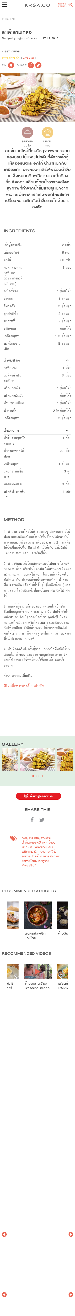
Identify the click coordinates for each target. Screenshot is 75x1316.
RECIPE (8, 19)
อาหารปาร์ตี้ (30, 856)
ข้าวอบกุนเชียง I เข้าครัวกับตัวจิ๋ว (37, 985)
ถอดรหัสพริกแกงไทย (35, 935)
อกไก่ (51, 851)
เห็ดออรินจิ (29, 865)
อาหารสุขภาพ (50, 856)
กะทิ (24, 838)
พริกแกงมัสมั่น (45, 847)
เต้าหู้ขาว (44, 860)
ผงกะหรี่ (27, 847)
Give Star (28, 58)
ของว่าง (46, 838)
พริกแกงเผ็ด (30, 851)
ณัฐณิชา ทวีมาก (26, 38)
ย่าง (43, 851)
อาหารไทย (29, 860)
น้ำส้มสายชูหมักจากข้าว (38, 842)
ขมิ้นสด (34, 838)
